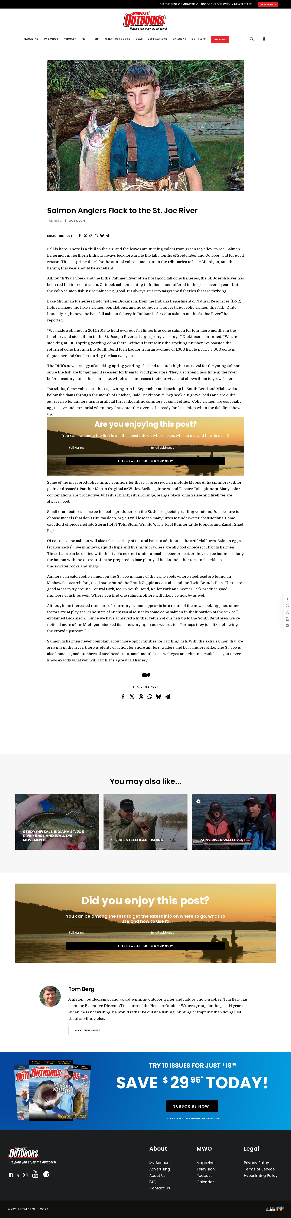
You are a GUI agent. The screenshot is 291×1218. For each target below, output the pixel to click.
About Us (157, 1175)
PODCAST (69, 39)
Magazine (206, 1162)
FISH (84, 39)
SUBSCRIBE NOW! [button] (192, 1106)
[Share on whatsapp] (96, 235)
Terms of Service (259, 1169)
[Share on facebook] (79, 235)
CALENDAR (179, 39)
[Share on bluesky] (101, 235)
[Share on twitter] (85, 235)
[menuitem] (31, 39)
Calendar (205, 1182)
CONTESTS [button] (198, 39)
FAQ (152, 1182)
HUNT (96, 39)
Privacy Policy (256, 1162)
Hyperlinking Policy (261, 1175)
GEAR (139, 39)
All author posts (87, 1030)
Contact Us (159, 1188)
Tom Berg (54, 221)
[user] (264, 39)
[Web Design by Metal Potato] (275, 1210)
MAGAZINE (31, 39)
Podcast (204, 1175)
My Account (160, 1162)
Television (206, 1169)
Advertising (159, 1169)
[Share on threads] (90, 235)
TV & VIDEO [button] (50, 39)
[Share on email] (107, 235)
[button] (10, 1176)
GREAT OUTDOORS (117, 39)
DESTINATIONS (157, 39)
